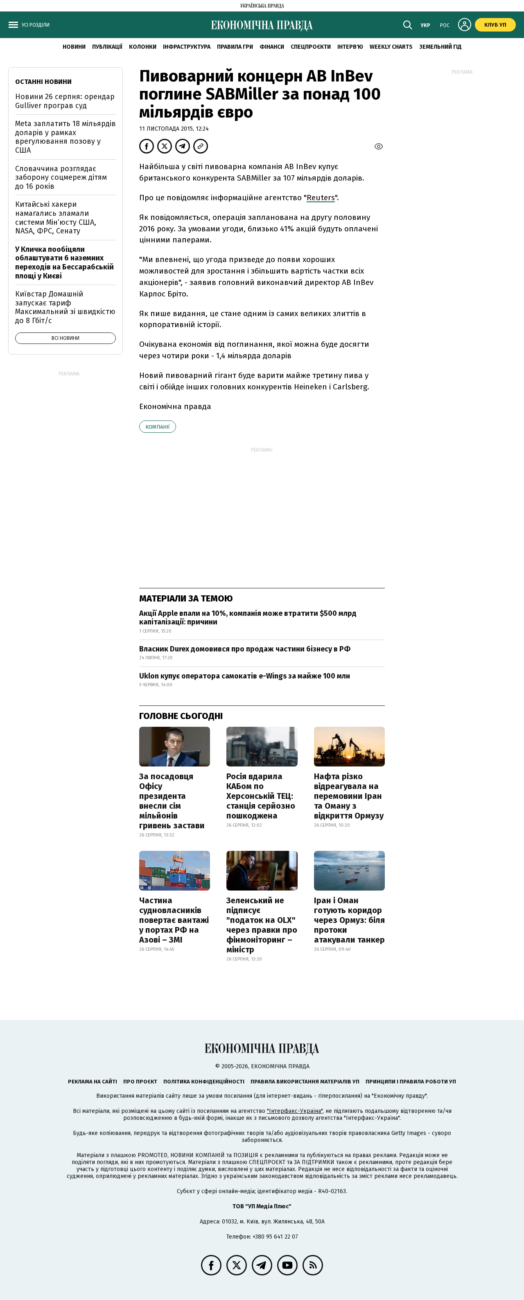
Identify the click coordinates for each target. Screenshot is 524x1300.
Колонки (142, 46)
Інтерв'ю (350, 46)
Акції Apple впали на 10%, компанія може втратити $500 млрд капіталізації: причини (248, 618)
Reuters (321, 197)
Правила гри (235, 46)
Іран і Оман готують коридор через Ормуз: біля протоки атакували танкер (349, 920)
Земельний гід (440, 46)
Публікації (107, 46)
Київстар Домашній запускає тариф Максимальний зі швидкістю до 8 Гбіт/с (65, 307)
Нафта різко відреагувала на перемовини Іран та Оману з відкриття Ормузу (349, 796)
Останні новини (43, 82)
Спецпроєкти (311, 46)
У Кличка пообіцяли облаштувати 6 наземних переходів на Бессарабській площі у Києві (64, 262)
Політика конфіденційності (203, 1081)
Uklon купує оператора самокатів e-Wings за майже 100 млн (244, 676)
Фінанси (272, 46)
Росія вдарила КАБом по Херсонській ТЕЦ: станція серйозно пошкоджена (260, 796)
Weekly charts (391, 46)
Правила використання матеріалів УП (305, 1081)
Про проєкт (140, 1081)
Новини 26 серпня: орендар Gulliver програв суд (65, 101)
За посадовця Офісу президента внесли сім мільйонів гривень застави (172, 800)
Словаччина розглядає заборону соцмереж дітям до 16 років (61, 177)
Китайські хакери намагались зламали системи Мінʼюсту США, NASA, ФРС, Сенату (55, 217)
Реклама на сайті (92, 1081)
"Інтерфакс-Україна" (295, 1111)
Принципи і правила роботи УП (411, 1081)
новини (74, 46)
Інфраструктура (186, 46)
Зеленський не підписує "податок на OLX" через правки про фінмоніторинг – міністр (261, 924)
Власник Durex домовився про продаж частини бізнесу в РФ (244, 648)
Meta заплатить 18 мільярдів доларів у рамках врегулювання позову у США (65, 137)
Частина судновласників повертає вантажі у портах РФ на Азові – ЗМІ (174, 920)
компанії (157, 427)
